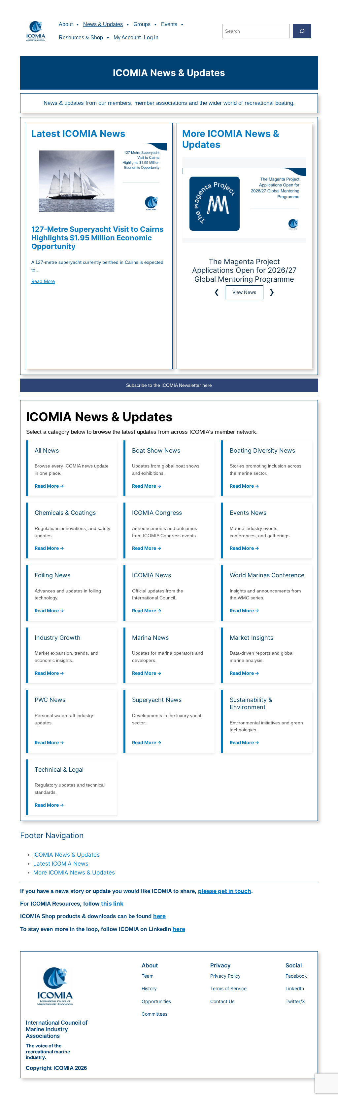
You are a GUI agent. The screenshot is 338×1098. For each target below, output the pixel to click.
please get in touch (224, 891)
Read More (43, 281)
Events (169, 24)
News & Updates (103, 24)
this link (112, 903)
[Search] (302, 31)
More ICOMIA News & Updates (74, 872)
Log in (151, 37)
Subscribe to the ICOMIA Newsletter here (169, 385)
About (66, 24)
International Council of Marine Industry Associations (56, 1029)
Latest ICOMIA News (60, 863)
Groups (142, 24)
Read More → (49, 486)
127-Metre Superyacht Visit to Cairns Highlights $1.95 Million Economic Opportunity (97, 238)
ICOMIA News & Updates (66, 854)
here (159, 916)
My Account (127, 37)
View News (245, 292)
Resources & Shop (81, 37)
